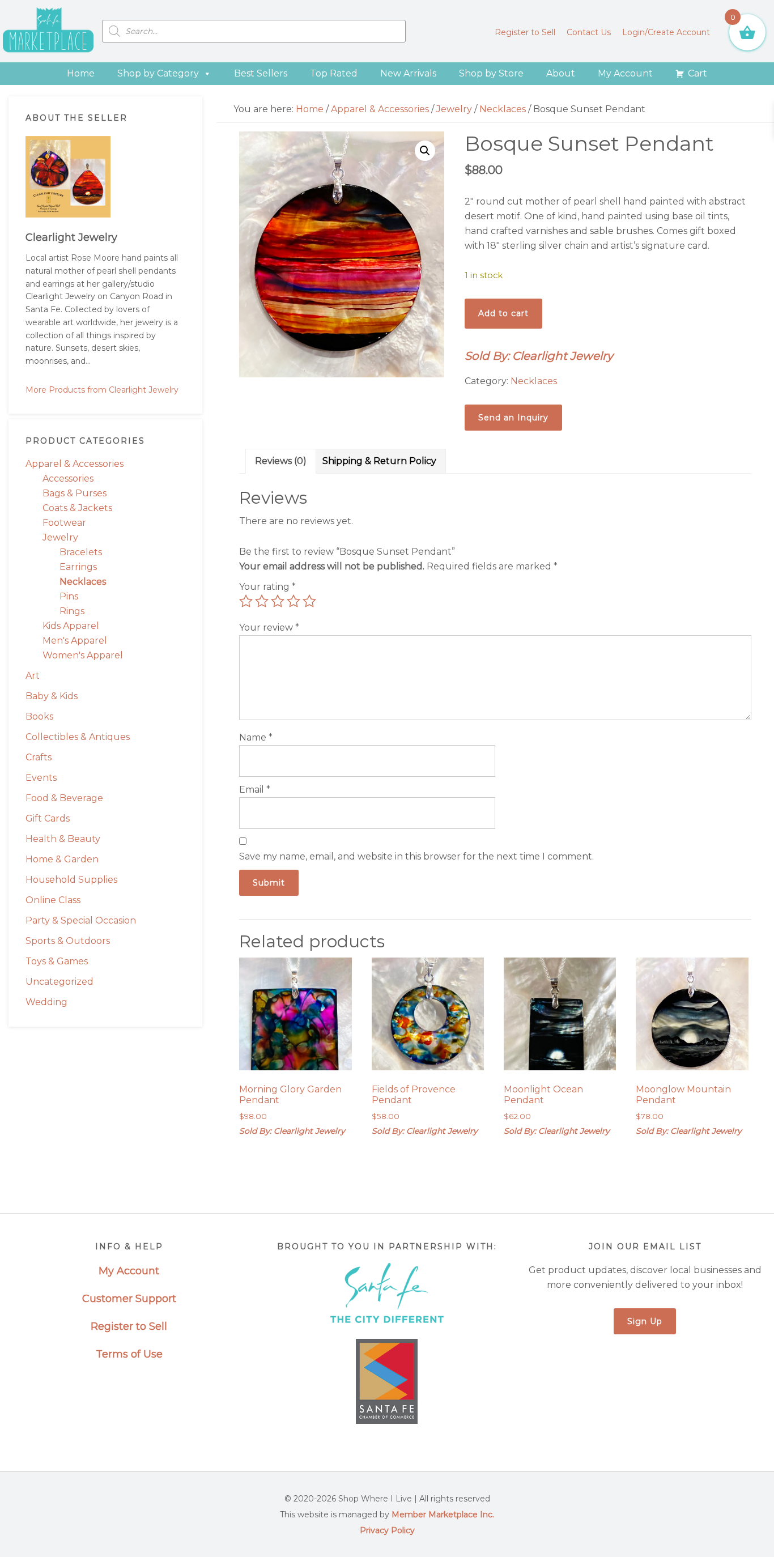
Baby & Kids (51, 696)
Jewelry (60, 537)
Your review (269, 627)
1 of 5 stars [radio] (246, 601)
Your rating (267, 586)
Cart (697, 73)
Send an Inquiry (513, 417)
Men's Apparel (74, 640)
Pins (68, 596)
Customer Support (129, 1298)
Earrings (78, 566)
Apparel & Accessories (74, 463)
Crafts (38, 757)
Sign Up (644, 1321)
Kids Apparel (70, 625)
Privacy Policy (387, 1530)
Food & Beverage (64, 798)
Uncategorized (59, 981)
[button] (425, 151)
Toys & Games (56, 961)
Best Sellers (260, 73)
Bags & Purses (74, 493)
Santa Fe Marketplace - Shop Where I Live (48, 31)
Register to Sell (129, 1326)
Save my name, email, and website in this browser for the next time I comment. (416, 856)
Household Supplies (71, 879)
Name (256, 737)
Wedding (46, 1002)
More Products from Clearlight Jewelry (101, 390)
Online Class (52, 900)
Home (81, 73)
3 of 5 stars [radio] (277, 601)
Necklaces (82, 581)
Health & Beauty (62, 838)
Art (32, 675)
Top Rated (334, 73)
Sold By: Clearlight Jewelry (539, 356)
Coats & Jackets (77, 508)
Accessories (67, 478)
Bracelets (80, 552)
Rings (71, 611)
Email (254, 789)
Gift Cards (47, 818)
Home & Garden (62, 859)
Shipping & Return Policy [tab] (379, 461)
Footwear (64, 522)
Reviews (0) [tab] (281, 461)
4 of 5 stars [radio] (293, 601)
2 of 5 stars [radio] (262, 601)
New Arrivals (408, 73)
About (560, 73)
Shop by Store (491, 73)
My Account (625, 73)
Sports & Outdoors (67, 940)
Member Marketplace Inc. (443, 1514)
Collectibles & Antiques (77, 736)
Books (39, 716)
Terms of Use (129, 1354)
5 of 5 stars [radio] (309, 601)
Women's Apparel (82, 655)
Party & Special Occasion (80, 920)
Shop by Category (158, 73)
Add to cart (503, 313)
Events (41, 777)
